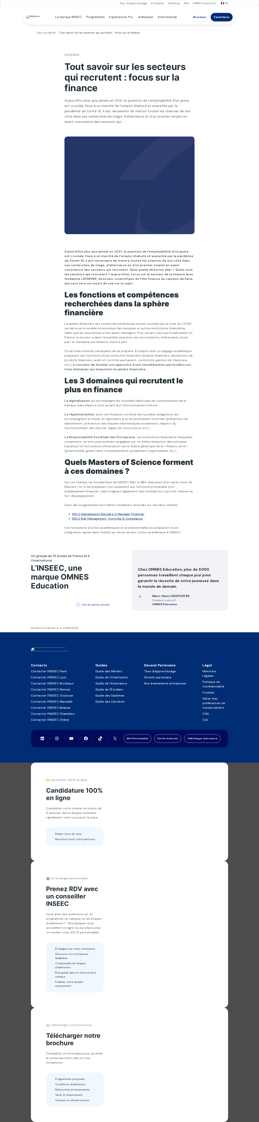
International (167, 17)
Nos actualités (46, 32)
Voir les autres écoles (95, 604)
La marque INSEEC (68, 17)
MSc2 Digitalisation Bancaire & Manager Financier (108, 514)
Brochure (199, 17)
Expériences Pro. (121, 17)
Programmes (95, 17)
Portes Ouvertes (167, 738)
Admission (145, 17)
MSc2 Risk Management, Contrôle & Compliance (107, 519)
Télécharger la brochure (202, 738)
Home (32, 33)
